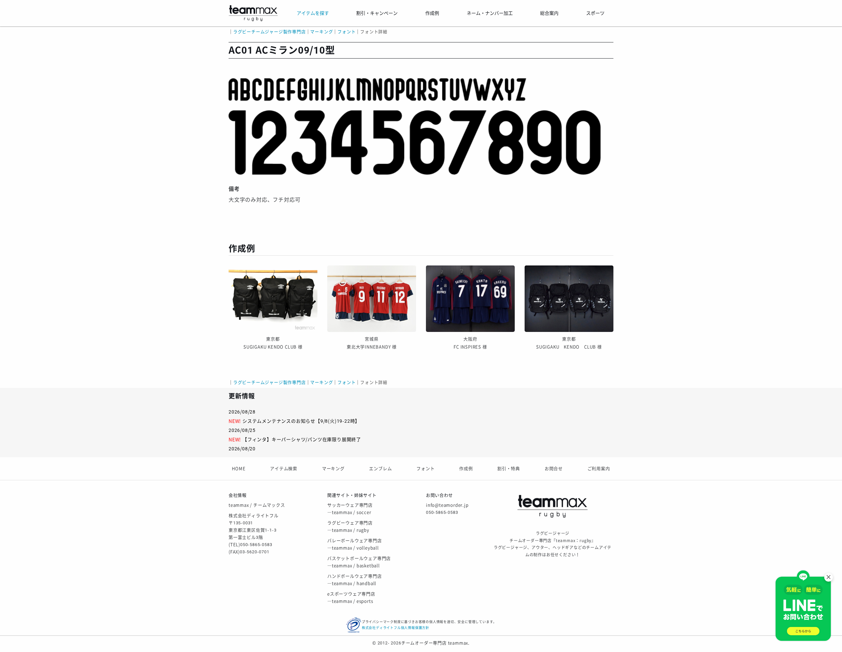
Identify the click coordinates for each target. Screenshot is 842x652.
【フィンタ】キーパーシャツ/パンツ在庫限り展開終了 (301, 439)
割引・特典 (508, 468)
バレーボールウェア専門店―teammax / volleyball (354, 544)
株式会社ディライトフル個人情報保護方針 (395, 628)
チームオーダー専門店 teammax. (435, 642)
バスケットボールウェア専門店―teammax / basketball (359, 562)
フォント (425, 468)
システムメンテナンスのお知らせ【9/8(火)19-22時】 (301, 421)
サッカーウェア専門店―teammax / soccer (350, 509)
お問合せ (554, 468)
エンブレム (380, 468)
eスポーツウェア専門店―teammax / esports (351, 597)
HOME (238, 468)
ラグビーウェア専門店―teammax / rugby (350, 526)
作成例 (466, 468)
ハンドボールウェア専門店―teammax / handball (354, 580)
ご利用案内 (598, 468)
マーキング (333, 468)
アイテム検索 (283, 468)
